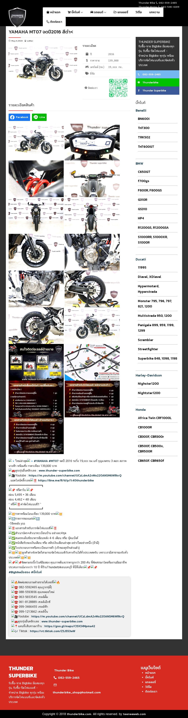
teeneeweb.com (134, 714)
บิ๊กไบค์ (76, 12)
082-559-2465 (167, 3)
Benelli (141, 110)
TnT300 (143, 127)
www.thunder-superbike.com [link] (59, 470)
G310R (142, 199)
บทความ (154, 12)
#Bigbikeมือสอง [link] (19, 572)
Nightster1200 (149, 392)
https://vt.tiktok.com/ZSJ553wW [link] (52, 631)
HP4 (141, 218)
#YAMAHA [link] (41, 461)
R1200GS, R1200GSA (153, 227)
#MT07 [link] (54, 461)
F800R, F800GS (150, 190)
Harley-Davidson (149, 375)
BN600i (144, 118)
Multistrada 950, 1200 (155, 315)
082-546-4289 (169, 7)
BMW (139, 163)
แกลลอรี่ (122, 12)
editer (30, 40)
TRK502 (144, 137)
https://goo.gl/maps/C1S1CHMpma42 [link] (69, 626)
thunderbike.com (79, 714)
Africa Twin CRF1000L (155, 417)
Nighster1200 (148, 383)
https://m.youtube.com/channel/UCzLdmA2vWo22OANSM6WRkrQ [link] (75, 475)
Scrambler (145, 339)
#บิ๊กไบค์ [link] (36, 572)
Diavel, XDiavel (149, 276)
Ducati (141, 259)
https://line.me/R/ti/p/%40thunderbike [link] (66, 480)
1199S (142, 267)
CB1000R (145, 427)
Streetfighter (148, 349)
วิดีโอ (138, 12)
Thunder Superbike (154, 91)
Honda (141, 409)
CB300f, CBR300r (151, 436)
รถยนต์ (98, 12)
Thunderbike (150, 82)
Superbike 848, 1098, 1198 (157, 358)
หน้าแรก (54, 12)
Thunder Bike (64, 670)
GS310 (142, 208)
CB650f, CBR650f (151, 460)
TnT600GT (146, 146)
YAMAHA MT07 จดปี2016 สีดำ (39, 31)
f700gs (143, 180)
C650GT (144, 171)
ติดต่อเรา (55, 21)
